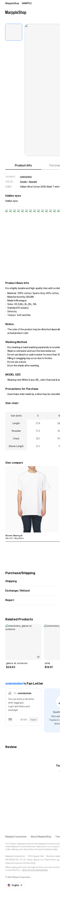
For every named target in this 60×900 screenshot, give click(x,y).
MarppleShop (12, 3)
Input (33, 719)
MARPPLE (27, 3)
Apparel (33, 181)
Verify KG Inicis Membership (35, 870)
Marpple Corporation (16, 836)
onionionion (26, 176)
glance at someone (17, 663)
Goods (23, 181)
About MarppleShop (41, 836)
